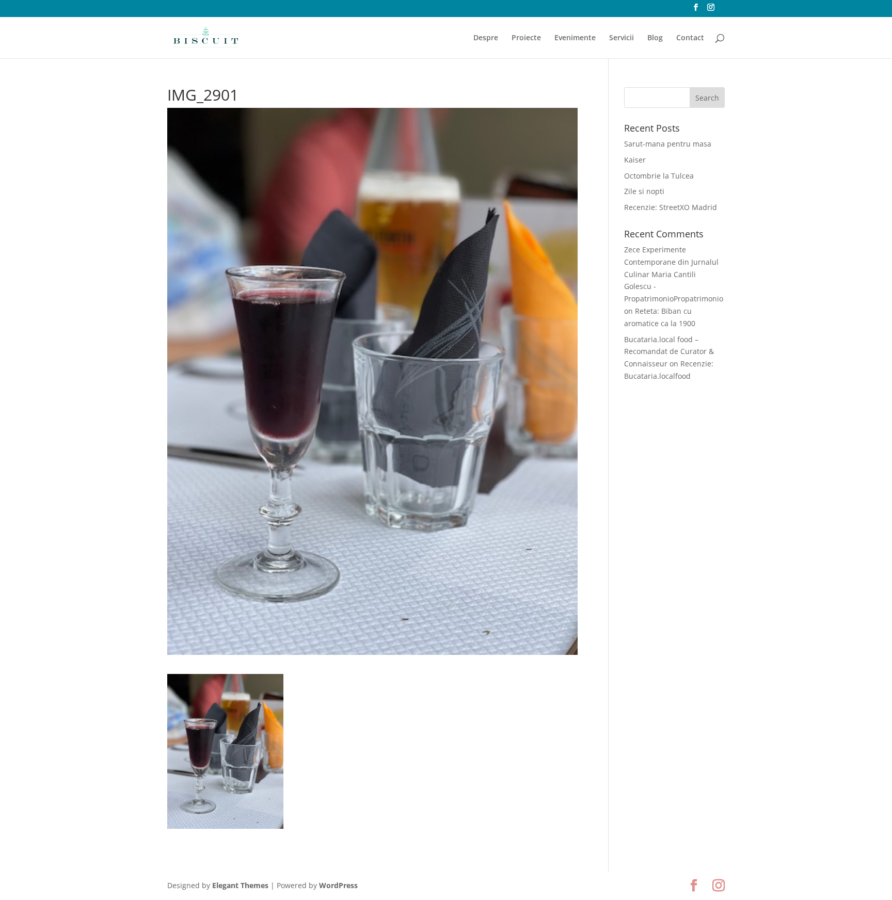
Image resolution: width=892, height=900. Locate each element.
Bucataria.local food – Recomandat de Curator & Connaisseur (669, 351)
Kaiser (635, 160)
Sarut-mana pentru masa (667, 144)
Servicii (621, 38)
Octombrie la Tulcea (659, 176)
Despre (485, 38)
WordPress (338, 885)
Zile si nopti (644, 191)
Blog (655, 38)
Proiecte (526, 38)
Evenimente (575, 38)
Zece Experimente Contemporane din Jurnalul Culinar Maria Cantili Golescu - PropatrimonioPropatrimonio (673, 274)
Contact (690, 38)
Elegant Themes (240, 885)
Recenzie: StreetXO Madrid (670, 207)
